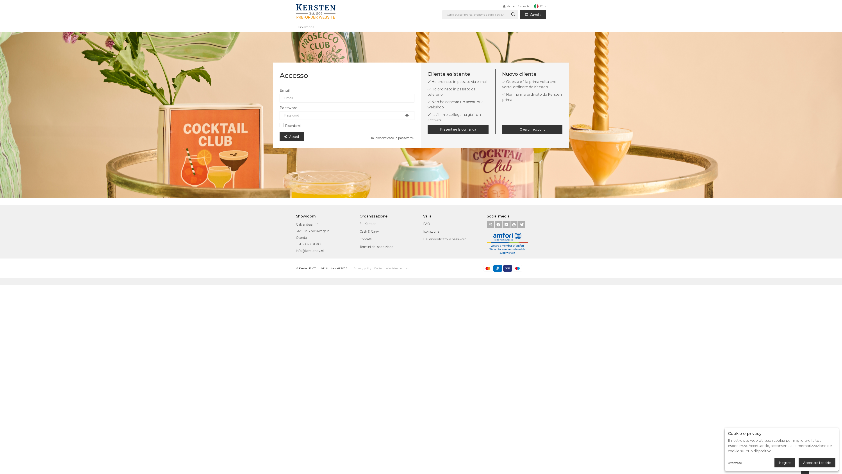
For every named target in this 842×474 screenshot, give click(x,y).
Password (289, 108)
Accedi (294, 137)
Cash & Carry (369, 231)
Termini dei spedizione (377, 247)
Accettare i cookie (817, 463)
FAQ (426, 224)
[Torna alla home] (315, 11)
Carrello (535, 15)
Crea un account (532, 129)
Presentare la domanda (458, 129)
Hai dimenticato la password (444, 239)
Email (285, 90)
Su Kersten (368, 224)
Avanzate (735, 463)
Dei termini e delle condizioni (392, 268)
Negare (785, 463)
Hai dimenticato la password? (391, 138)
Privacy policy (362, 268)
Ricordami (293, 126)
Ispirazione (306, 27)
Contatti (366, 239)
